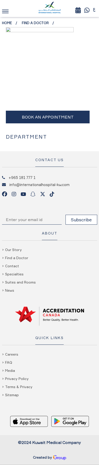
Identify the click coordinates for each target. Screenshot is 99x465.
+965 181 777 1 (22, 177)
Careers (11, 354)
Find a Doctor (35, 23)
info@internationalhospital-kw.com (39, 184)
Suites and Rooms (20, 282)
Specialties (14, 274)
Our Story (13, 249)
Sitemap (12, 395)
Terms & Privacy (18, 387)
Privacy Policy (17, 378)
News (9, 290)
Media (10, 370)
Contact (12, 266)
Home (7, 23)
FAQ (8, 362)
